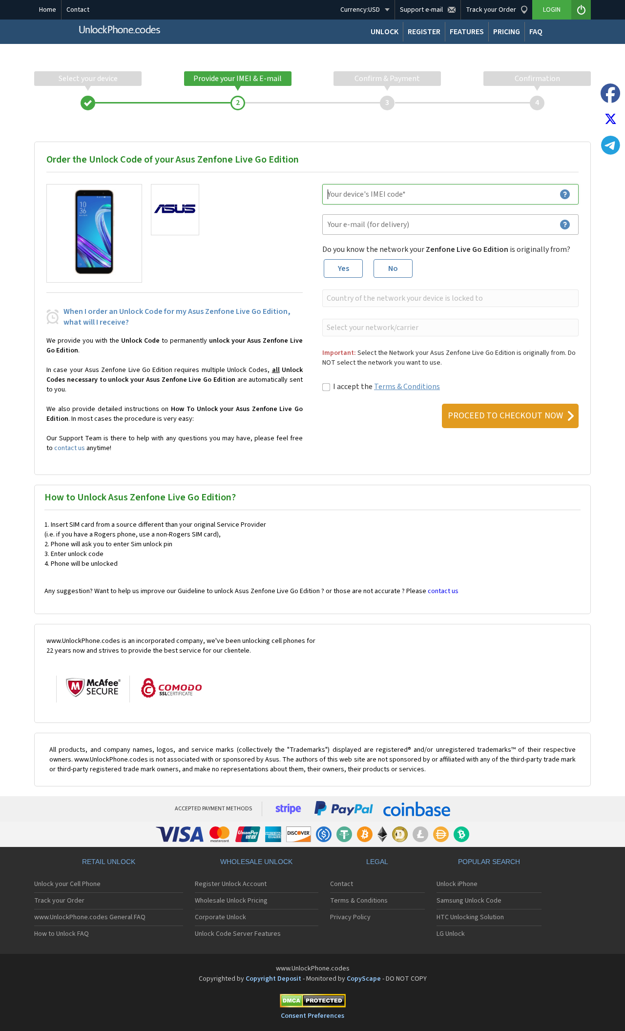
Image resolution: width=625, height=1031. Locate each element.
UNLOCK (384, 31)
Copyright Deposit (273, 979)
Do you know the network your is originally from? (446, 249)
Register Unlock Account (231, 884)
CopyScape (364, 979)
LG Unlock (451, 934)
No (393, 268)
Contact (77, 10)
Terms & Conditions (407, 386)
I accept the (386, 386)
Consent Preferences (312, 1016)
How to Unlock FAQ (61, 934)
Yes (343, 268)
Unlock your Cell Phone (67, 884)
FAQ (535, 31)
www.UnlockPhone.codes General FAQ (90, 917)
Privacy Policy (350, 917)
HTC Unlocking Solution (470, 917)
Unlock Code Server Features (238, 934)
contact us (69, 448)
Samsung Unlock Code (469, 901)
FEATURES (467, 31)
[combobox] (449, 298)
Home (47, 10)
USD (360, 10)
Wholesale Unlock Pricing (231, 901)
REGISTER (424, 31)
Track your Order (59, 901)
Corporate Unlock (220, 917)
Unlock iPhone (457, 884)
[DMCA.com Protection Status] (312, 1002)
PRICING (506, 31)
